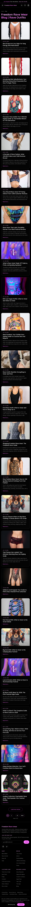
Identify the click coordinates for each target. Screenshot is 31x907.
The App (18, 883)
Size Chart (4, 874)
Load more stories (15, 809)
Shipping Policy (5, 894)
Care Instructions (6, 881)
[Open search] (21, 5)
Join (26, 842)
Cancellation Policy (13, 894)
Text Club (18, 881)
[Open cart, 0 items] (28, 5)
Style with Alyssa (20, 874)
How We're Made (20, 863)
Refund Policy (20, 892)
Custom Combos (20, 876)
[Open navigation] (2, 5)
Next (22, 815)
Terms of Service (12, 892)
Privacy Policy (5, 892)
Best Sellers (4, 853)
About (17, 856)
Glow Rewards (20, 872)
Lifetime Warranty (20, 860)
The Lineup (19, 853)
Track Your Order (6, 872)
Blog (17, 886)
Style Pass (19, 879)
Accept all (21, 904)
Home (2, 11)
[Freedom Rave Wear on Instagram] (3, 846)
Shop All (4, 858)
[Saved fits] (25, 5)
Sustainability (19, 858)
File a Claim (5, 886)
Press (17, 865)
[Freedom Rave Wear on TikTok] (6, 846)
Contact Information (23, 894)
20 (17, 815)
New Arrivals (5, 856)
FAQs (3, 876)
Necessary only (11, 904)
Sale (3, 860)
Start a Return (5, 883)
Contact (4, 879)
